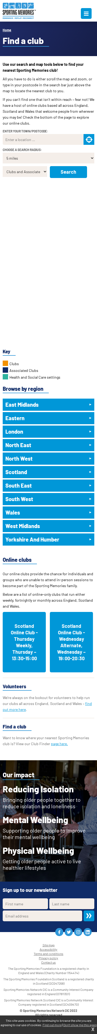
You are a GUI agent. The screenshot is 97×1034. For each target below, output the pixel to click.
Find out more (52, 1025)
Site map (49, 945)
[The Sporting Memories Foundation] (19, 11)
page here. (59, 743)
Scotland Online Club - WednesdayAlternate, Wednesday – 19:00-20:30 (71, 642)
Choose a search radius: (22, 150)
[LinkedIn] (88, 932)
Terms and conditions (48, 954)
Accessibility (48, 949)
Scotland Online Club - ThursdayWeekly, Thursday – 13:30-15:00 (24, 642)
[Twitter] (69, 932)
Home (7, 30)
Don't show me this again (80, 1025)
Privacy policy (48, 958)
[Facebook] (59, 932)
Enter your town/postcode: (25, 131)
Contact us (48, 962)
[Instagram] (78, 932)
